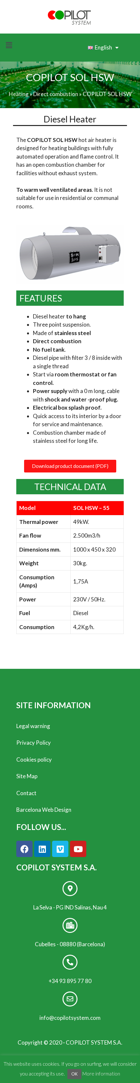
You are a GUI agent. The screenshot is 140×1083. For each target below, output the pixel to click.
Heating (19, 94)
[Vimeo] (60, 849)
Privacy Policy (33, 742)
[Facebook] (24, 849)
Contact (26, 793)
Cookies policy (34, 759)
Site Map (26, 776)
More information (101, 1073)
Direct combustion (55, 94)
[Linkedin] (42, 849)
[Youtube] (78, 849)
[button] (70, 466)
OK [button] (74, 1073)
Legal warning (33, 726)
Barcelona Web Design (43, 809)
